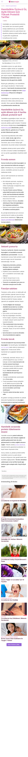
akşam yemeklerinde (8, 220)
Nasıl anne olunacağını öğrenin (9, 637)
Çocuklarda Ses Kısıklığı (9, 600)
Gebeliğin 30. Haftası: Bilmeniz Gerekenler (11, 540)
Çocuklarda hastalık (6, 598)
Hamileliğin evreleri (6, 537)
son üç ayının (5, 347)
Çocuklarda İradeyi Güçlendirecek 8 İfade (13, 560)
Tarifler (3, 5)
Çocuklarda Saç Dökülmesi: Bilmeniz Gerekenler (13, 619)
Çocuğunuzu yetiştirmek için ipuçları (10, 557)
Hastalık (3, 616)
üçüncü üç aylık (6, 127)
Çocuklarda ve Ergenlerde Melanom (13, 501)
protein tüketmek (20, 444)
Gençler (3, 517)
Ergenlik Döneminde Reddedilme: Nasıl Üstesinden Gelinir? (12, 520)
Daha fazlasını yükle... (14, 644)
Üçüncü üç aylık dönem (11, 5)
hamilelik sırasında (16, 252)
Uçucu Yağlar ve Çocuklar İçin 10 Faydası (12, 580)
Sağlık (2, 499)
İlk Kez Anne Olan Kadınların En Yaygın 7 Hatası (12, 639)
